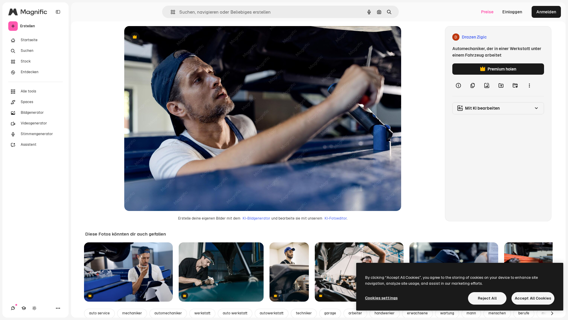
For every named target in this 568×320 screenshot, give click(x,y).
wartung (447, 313)
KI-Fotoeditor (336, 218)
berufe (523, 313)
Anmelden (546, 12)
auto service (99, 313)
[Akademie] (23, 308)
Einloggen (512, 12)
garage (330, 313)
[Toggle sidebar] (58, 12)
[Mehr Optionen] (529, 85)
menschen (497, 313)
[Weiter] (552, 313)
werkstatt (202, 313)
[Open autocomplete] (170, 12)
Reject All (487, 298)
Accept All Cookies (533, 298)
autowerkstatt (271, 313)
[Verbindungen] (13, 308)
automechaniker (168, 313)
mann (471, 313)
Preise (487, 12)
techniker (304, 313)
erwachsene (417, 313)
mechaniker (132, 313)
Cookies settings (381, 297)
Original (162, 37)
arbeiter (355, 313)
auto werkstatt (235, 313)
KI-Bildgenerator (256, 218)
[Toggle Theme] (34, 308)
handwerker (385, 313)
